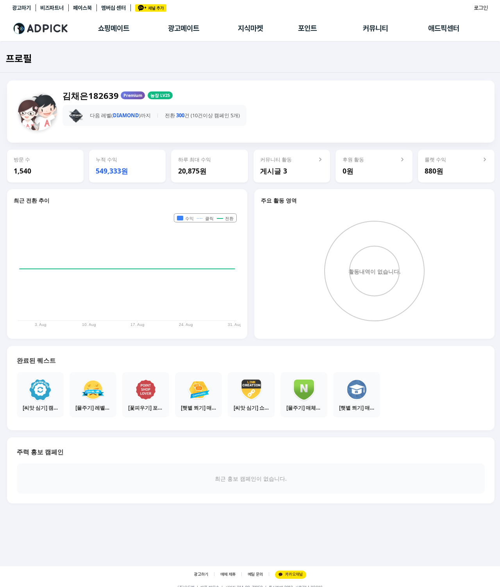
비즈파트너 (52, 8)
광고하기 (21, 8)
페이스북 (82, 8)
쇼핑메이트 (113, 28)
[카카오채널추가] (150, 8)
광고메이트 (183, 28)
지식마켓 (250, 28)
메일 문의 (255, 574)
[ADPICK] (55, 28)
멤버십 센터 (113, 8)
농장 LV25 (160, 95)
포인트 (307, 28)
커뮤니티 (375, 28)
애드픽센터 (443, 28)
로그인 (481, 8)
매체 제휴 (228, 574)
